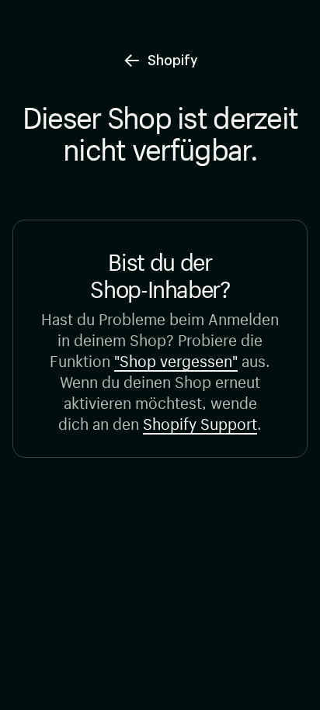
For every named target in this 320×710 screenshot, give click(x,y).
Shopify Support (200, 422)
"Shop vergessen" (176, 359)
